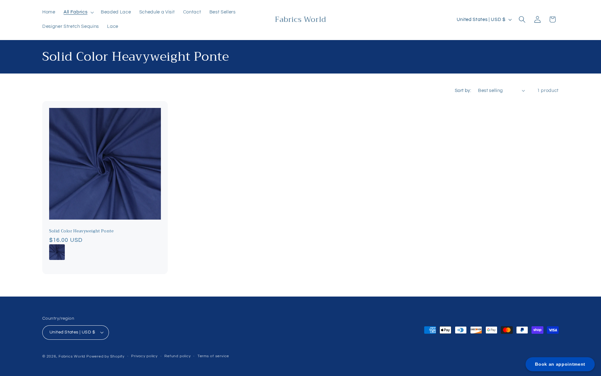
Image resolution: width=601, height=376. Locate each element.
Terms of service (213, 356)
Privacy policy (144, 356)
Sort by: (463, 90)
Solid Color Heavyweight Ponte (81, 231)
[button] (78, 12)
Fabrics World (72, 356)
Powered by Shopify (105, 356)
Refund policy (177, 356)
